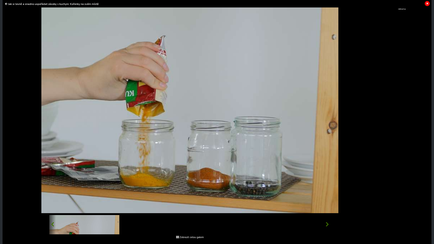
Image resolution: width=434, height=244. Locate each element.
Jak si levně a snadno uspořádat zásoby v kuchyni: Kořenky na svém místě (53, 4)
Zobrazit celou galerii (192, 237)
